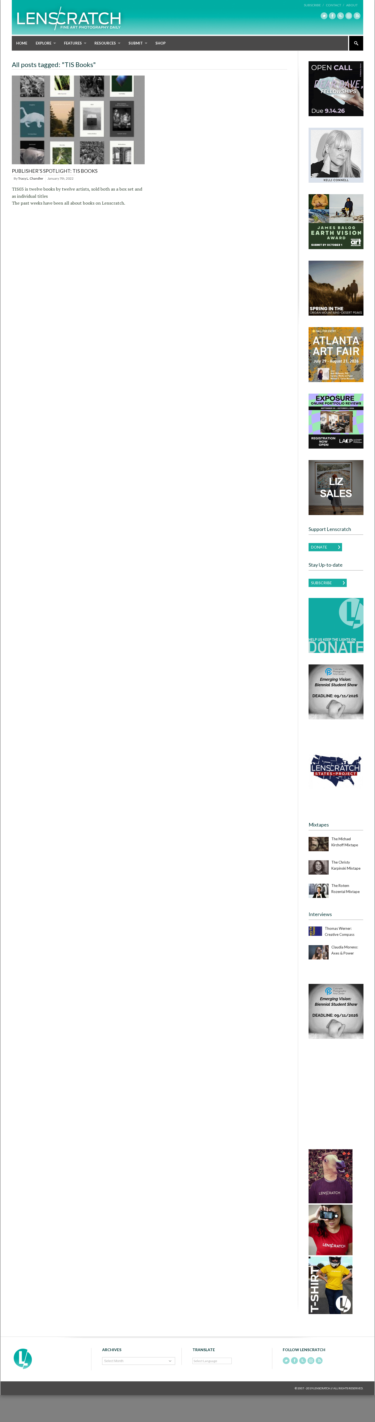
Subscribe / (314, 5)
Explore (43, 43)
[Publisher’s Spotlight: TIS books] (78, 164)
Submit (135, 43)
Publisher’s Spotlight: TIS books (54, 171)
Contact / (335, 5)
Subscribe (321, 582)
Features (73, 43)
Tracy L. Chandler (30, 178)
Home (21, 43)
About (352, 5)
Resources (105, 43)
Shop (160, 43)
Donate (319, 547)
